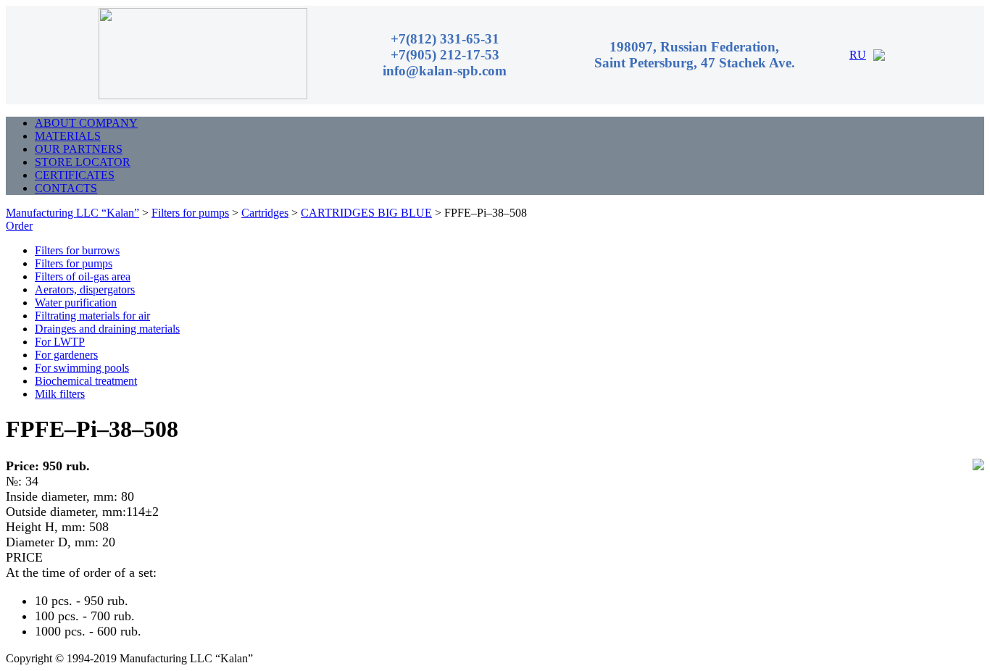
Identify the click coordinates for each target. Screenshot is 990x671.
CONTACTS (66, 188)
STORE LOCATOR (82, 162)
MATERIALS (68, 136)
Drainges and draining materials (107, 328)
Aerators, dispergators (85, 289)
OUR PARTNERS (78, 149)
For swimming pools (82, 368)
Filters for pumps (73, 263)
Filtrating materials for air (92, 315)
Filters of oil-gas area (82, 276)
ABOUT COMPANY (86, 123)
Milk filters (60, 394)
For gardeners (66, 355)
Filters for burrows (77, 250)
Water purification (76, 302)
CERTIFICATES (75, 175)
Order (19, 226)
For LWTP (60, 342)
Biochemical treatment (86, 381)
